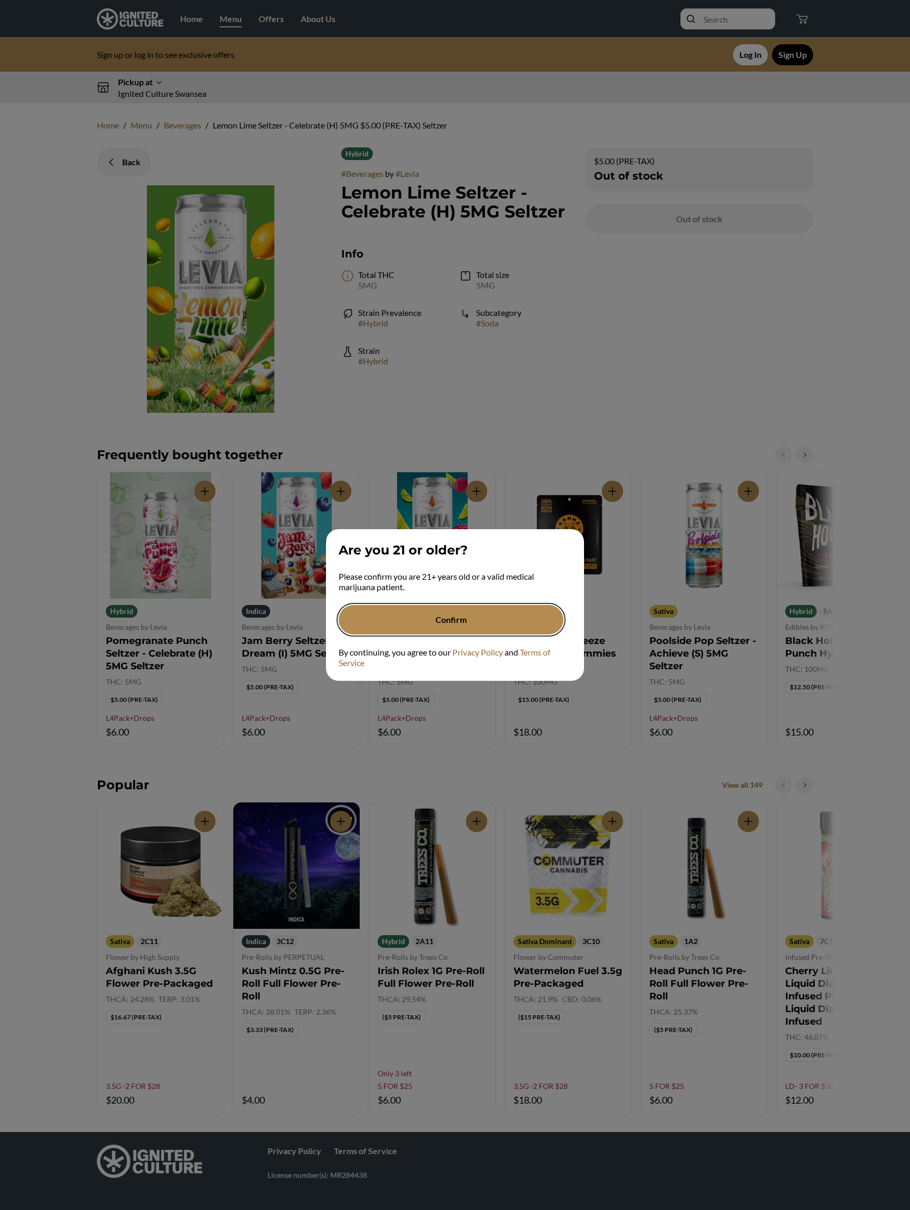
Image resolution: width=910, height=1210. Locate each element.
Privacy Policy (477, 652)
